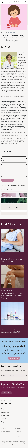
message (3, 167)
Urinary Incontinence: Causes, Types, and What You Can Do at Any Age (12, 295)
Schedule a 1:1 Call (5, 431)
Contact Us (3, 428)
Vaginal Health (21, 185)
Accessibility (18, 437)
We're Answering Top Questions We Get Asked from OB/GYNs (14, 331)
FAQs (2, 422)
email (2, 161)
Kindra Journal (5, 415)
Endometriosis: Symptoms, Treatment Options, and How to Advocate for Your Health (12, 259)
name (2, 155)
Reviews (3, 419)
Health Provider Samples (6, 434)
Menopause (13, 185)
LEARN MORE (6, 392)
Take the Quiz (14, 358)
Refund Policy (18, 428)
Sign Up (24, 211)
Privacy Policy (18, 431)
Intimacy (4, 32)
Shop (2, 409)
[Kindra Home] (14, 2)
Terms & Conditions (19, 434)
